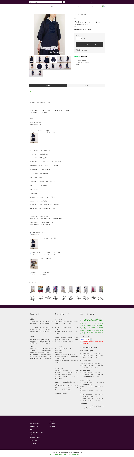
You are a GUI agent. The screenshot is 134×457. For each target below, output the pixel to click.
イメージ (86, 85)
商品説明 (48, 85)
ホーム (30, 6)
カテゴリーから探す (39, 6)
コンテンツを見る (50, 6)
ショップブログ (33, 440)
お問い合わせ (93, 6)
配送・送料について (35, 426)
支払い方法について (35, 423)
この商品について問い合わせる (82, 62)
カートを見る (52, 423)
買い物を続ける (79, 64)
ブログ (86, 6)
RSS (31, 443)
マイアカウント (52, 421)
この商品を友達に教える (81, 60)
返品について (78, 49)
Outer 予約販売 (83, 14)
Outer (78, 14)
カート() (102, 2)
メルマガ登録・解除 (78, 6)
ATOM (34, 443)
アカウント (93, 2)
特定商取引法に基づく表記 (81, 50)
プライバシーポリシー (35, 435)
